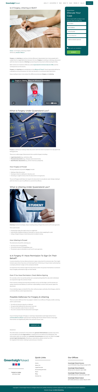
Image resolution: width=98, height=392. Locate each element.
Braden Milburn (20, 52)
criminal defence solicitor (16, 317)
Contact (89, 3)
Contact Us (35, 325)
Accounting (53, 3)
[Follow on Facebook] (13, 364)
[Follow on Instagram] (16, 364)
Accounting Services (40, 369)
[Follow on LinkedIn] (19, 364)
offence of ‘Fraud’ (39, 69)
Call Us (82, 3)
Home (11, 50)
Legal (45, 3)
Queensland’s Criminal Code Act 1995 (43, 64)
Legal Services (39, 367)
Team (60, 3)
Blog (70, 3)
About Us (37, 365)
